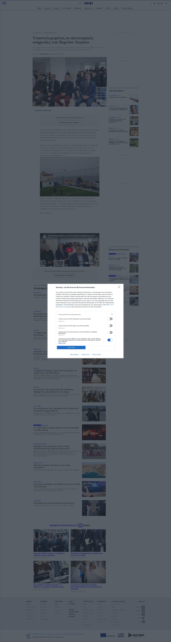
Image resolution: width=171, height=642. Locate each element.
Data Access (85, 354)
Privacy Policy (96, 354)
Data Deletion (74, 354)
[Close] (120, 287)
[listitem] (85, 314)
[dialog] (85, 321)
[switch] (110, 318)
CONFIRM (71, 347)
